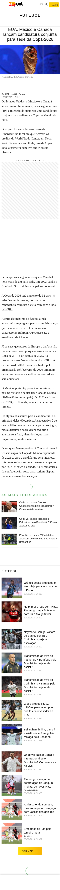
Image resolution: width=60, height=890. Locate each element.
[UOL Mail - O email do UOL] (41, 5)
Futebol (30, 15)
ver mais (27, 851)
